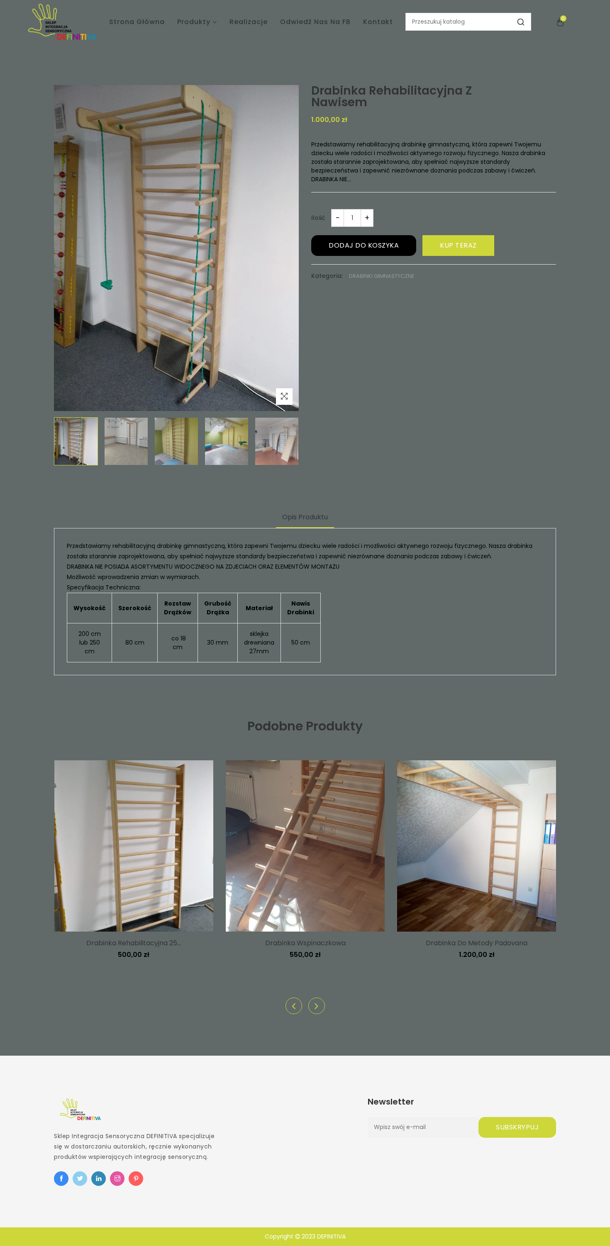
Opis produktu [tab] (305, 517)
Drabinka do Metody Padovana (476, 943)
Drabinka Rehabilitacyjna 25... (133, 943)
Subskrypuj (517, 1127)
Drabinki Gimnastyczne (382, 276)
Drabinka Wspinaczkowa (305, 943)
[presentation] (293, 1006)
